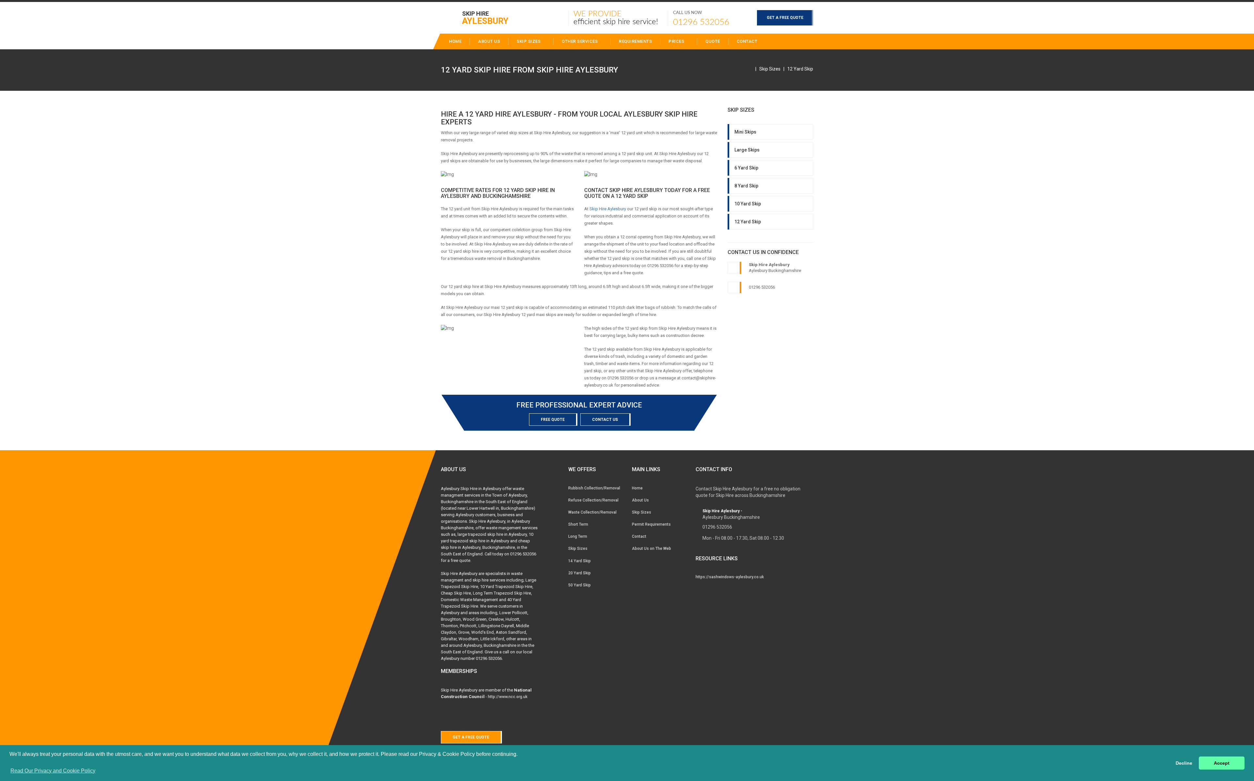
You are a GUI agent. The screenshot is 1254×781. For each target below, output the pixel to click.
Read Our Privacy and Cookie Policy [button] (52, 770)
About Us (640, 500)
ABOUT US (489, 41)
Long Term (577, 536)
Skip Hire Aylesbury (607, 208)
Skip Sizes (529, 41)
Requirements (635, 41)
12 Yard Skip (800, 69)
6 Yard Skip (746, 167)
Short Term (578, 524)
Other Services (580, 41)
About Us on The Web (651, 548)
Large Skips (747, 149)
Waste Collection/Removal (592, 512)
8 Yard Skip (746, 185)
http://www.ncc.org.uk (507, 696)
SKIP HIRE (485, 17)
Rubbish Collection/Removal (594, 488)
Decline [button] (1184, 763)
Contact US (605, 419)
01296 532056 (701, 22)
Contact (747, 41)
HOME (455, 41)
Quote (712, 41)
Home (637, 488)
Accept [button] (1222, 763)
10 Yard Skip (747, 203)
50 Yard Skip (579, 585)
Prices (676, 41)
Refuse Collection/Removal (593, 500)
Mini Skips (745, 132)
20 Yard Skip (579, 573)
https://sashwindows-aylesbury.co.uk (730, 577)
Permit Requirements (651, 524)
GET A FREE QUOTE (785, 17)
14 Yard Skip (579, 561)
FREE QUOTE (553, 419)
